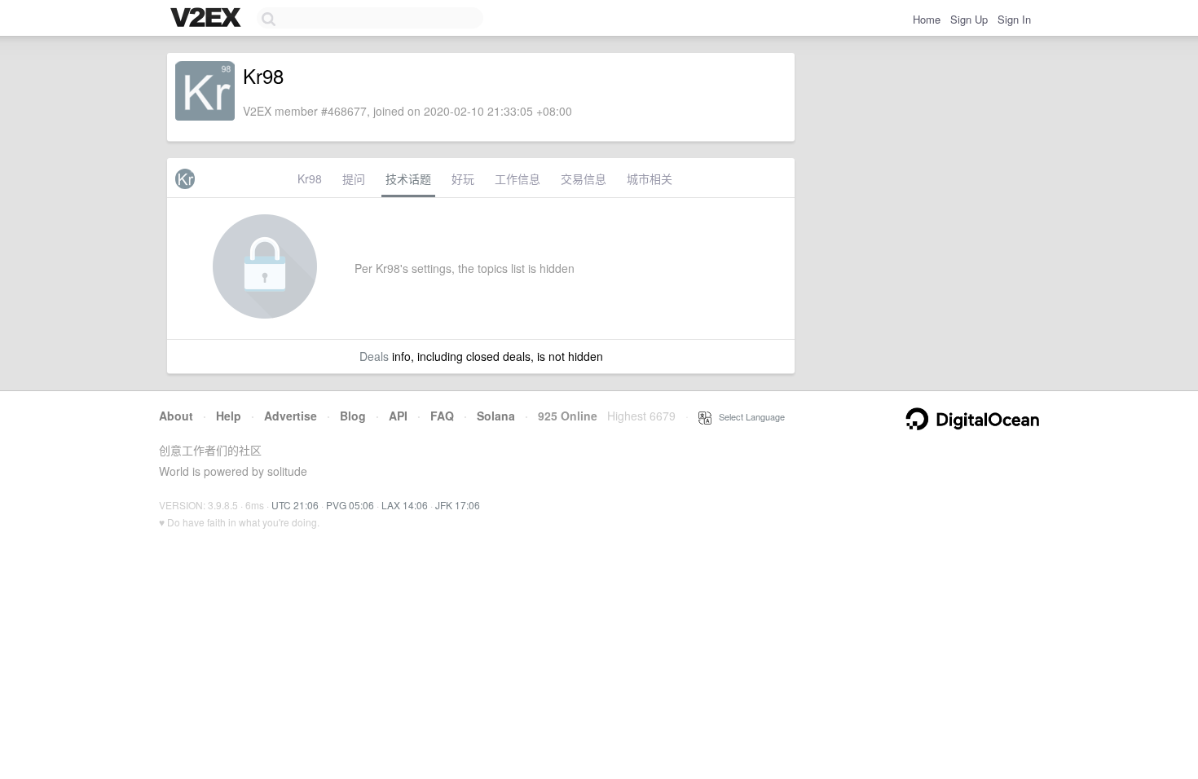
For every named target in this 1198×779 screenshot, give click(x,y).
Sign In (1014, 19)
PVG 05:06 (350, 505)
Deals (374, 356)
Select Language (748, 416)
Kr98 (309, 178)
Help (228, 415)
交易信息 (583, 178)
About (176, 415)
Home (926, 19)
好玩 (462, 178)
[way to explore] (208, 19)
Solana (496, 415)
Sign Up (969, 19)
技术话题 (408, 178)
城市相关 (649, 178)
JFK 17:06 (457, 505)
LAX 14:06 (404, 505)
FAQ (442, 415)
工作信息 (517, 178)
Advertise (290, 415)
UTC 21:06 (295, 505)
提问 (353, 178)
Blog (353, 415)
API (398, 415)
